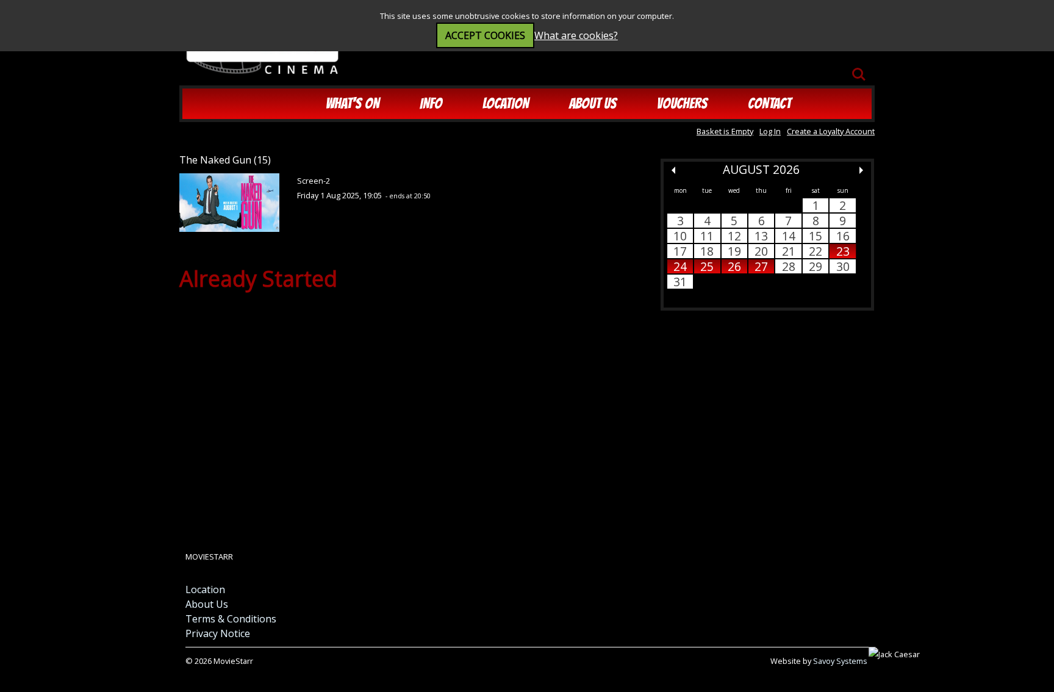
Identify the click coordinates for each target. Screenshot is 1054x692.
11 (707, 236)
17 (680, 251)
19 (734, 251)
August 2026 (761, 169)
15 (815, 236)
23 (843, 251)
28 (788, 266)
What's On (352, 103)
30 (843, 266)
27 (761, 266)
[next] (861, 170)
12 (734, 236)
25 (707, 266)
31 (680, 282)
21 (788, 251)
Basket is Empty (725, 131)
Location (505, 103)
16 (843, 236)
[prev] (673, 170)
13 (761, 236)
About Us (593, 103)
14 (788, 236)
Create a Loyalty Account (831, 131)
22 (815, 251)
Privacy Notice (217, 633)
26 (734, 266)
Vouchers (682, 103)
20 (761, 251)
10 (680, 236)
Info (431, 103)
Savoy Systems (840, 660)
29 (815, 266)
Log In (770, 131)
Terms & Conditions (230, 618)
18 (707, 251)
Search (858, 68)
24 (680, 266)
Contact (769, 103)
